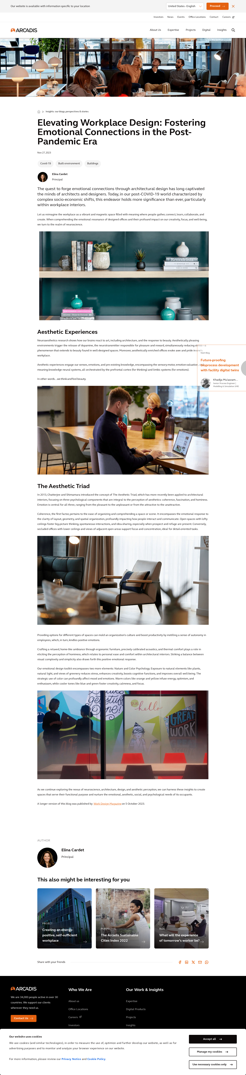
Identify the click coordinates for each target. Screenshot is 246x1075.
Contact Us (21, 1018)
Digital (206, 30)
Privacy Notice (71, 1059)
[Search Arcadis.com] (233, 30)
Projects (191, 30)
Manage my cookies (209, 1052)
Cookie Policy (96, 1059)
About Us (155, 30)
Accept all (209, 1039)
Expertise (173, 30)
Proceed (215, 6)
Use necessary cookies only (209, 1064)
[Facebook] (180, 962)
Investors (158, 17)
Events (181, 17)
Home (38, 111)
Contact (214, 17)
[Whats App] (207, 962)
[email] (200, 962)
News (170, 17)
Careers (226, 17)
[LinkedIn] (187, 962)
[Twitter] (193, 962)
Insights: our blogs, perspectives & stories (67, 111)
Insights (222, 30)
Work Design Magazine (107, 804)
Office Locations (197, 17)
